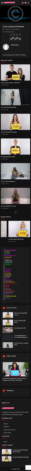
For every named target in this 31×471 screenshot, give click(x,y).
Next (27, 233)
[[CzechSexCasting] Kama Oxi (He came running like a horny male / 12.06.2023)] (15, 369)
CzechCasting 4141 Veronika (21, 457)
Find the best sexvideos (11, 283)
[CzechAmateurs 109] (8, 330)
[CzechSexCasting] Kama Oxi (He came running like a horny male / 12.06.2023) (15, 379)
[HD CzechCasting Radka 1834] (17, 34)
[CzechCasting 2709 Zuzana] (16, 229)
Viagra (7, 278)
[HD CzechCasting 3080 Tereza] (8, 315)
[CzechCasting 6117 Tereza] (15, 196)
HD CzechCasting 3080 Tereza (20, 314)
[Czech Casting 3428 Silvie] (15, 171)
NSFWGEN (8, 269)
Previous (3, 233)
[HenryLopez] (6, 47)
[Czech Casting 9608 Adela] (8, 322)
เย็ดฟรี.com (8, 264)
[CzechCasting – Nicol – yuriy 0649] (15, 72)
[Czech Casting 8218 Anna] (20, 34)
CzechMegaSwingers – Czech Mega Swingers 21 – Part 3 (21, 336)
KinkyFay (7, 271)
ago (8, 29)
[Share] (19, 39)
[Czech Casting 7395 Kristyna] (15, 122)
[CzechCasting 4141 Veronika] (6, 459)
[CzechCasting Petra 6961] (15, 146)
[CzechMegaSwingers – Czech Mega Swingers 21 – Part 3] (8, 337)
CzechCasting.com (9, 31)
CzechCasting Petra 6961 (8, 156)
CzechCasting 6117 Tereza (8, 206)
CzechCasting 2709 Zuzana (9, 239)
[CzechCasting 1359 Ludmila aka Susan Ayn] (6, 451)
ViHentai (7, 253)
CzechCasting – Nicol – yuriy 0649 (10, 82)
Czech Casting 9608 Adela (19, 321)
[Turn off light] (11, 34)
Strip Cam (7, 276)
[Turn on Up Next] (14, 34)
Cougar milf (8, 257)
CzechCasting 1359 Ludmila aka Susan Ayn (20, 450)
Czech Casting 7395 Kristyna (9, 132)
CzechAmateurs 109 (20, 328)
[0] (11, 39)
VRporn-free (8, 260)
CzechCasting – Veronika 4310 (21, 344)
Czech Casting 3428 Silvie (8, 181)
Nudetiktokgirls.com (10, 255)
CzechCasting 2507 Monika (8, 107)
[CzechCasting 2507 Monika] (15, 97)
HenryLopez (15, 45)
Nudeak (7, 294)
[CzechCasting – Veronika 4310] (8, 345)
